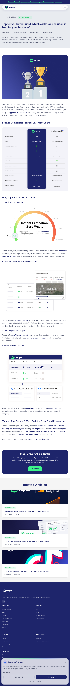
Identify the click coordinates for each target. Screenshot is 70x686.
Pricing (4, 638)
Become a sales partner (42, 641)
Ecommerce (5, 655)
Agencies (38, 638)
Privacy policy (6, 644)
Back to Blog (11, 17)
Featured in (5, 641)
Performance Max (7, 618)
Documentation (40, 618)
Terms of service (7, 647)
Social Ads (5, 621)
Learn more (6, 672)
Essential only (18, 677)
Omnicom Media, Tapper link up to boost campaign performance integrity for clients (35, 2)
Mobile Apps (5, 624)
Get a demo (35, 469)
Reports (38, 612)
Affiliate (4, 630)
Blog (37, 609)
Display (4, 627)
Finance (4, 658)
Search (4, 615)
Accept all (51, 677)
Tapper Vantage (6, 609)
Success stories (40, 615)
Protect (4, 612)
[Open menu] (65, 7)
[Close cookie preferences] (65, 662)
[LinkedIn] (3, 601)
